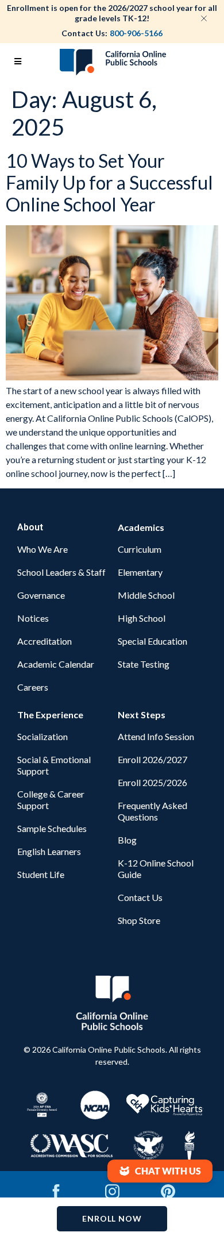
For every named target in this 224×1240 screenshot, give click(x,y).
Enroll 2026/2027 (152, 759)
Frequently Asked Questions (152, 811)
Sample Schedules (52, 828)
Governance (41, 595)
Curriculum (139, 549)
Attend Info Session (156, 736)
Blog (127, 839)
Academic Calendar (55, 663)
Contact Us (140, 897)
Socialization (42, 736)
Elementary (140, 572)
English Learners (49, 851)
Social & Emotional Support (54, 765)
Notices (33, 618)
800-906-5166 (136, 33)
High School (141, 618)
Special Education (152, 641)
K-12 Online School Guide (156, 868)
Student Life (40, 874)
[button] (160, 1171)
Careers (32, 686)
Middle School (146, 595)
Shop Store (139, 920)
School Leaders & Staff (61, 572)
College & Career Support (50, 799)
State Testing (143, 663)
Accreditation (44, 641)
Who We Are (42, 549)
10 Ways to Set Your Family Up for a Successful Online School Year (109, 182)
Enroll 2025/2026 (152, 782)
